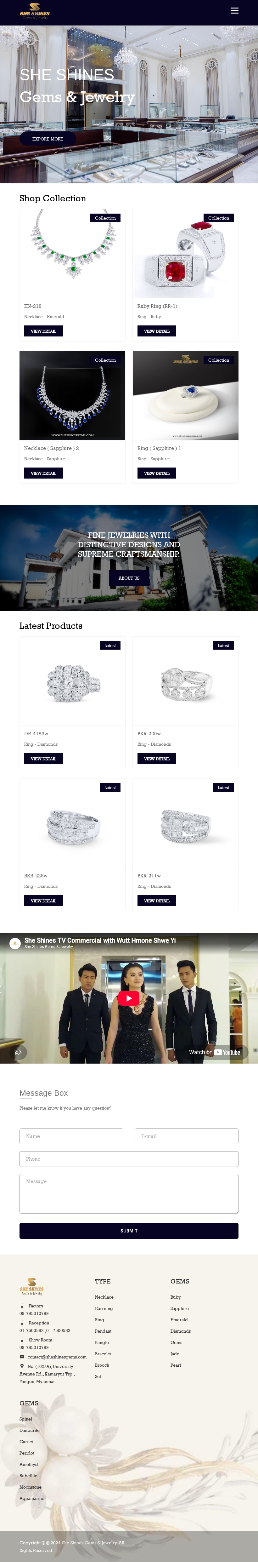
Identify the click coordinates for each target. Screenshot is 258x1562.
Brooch (102, 1365)
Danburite (30, 1430)
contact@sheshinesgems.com (57, 1356)
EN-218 (33, 306)
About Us (129, 578)
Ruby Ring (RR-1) (157, 306)
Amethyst (29, 1464)
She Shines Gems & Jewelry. (90, 1542)
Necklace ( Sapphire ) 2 (51, 448)
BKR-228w (36, 876)
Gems (176, 1342)
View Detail (43, 331)
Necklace (104, 1297)
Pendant (103, 1331)
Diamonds (181, 1331)
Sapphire (180, 1308)
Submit (129, 1230)
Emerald (179, 1319)
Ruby (176, 1297)
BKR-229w (149, 734)
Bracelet (103, 1353)
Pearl (176, 1365)
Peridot (27, 1453)
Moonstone (31, 1487)
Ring (99, 1319)
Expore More (47, 138)
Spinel (26, 1418)
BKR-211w (149, 876)
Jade (175, 1353)
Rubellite (28, 1475)
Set (98, 1376)
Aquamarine (32, 1498)
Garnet (26, 1441)
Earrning (104, 1308)
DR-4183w (36, 734)
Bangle (102, 1342)
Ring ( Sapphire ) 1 (159, 448)
